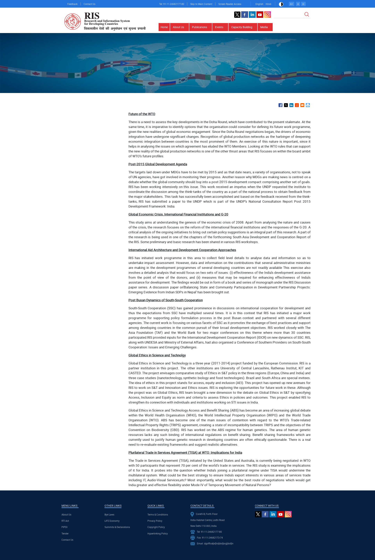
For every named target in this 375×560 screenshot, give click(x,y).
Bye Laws (109, 514)
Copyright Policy (156, 527)
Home (164, 27)
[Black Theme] (281, 3)
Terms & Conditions (157, 514)
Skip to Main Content (201, 3)
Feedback (72, 3)
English (259, 3)
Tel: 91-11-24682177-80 (171, 3)
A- (303, 3)
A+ (291, 3)
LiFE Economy (112, 520)
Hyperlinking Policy (157, 533)
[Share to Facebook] (280, 105)
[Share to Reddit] (297, 105)
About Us (66, 514)
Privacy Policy (154, 520)
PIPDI (64, 527)
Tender (65, 533)
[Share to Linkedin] (291, 105)
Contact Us (89, 3)
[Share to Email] (302, 105)
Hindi (268, 3)
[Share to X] (286, 105)
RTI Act (65, 520)
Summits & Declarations (117, 527)
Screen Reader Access (229, 3)
